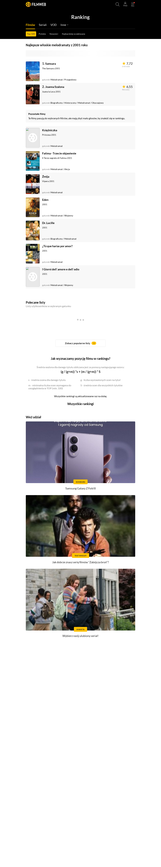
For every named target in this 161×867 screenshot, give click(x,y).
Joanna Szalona (54, 86)
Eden (45, 199)
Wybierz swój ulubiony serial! (80, 636)
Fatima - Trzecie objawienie (59, 153)
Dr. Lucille (48, 223)
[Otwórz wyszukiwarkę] (117, 4)
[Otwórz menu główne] (132, 4)
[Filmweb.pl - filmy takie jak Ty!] (36, 4)
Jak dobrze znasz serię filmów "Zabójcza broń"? (80, 562)
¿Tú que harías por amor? (57, 246)
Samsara (50, 63)
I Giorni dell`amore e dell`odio (60, 269)
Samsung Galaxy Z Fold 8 (80, 488)
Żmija (45, 176)
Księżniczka (49, 130)
